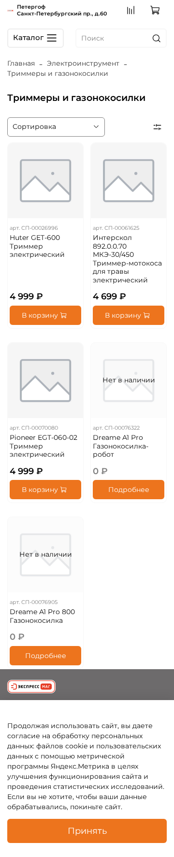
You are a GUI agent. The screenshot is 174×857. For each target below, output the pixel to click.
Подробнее (128, 489)
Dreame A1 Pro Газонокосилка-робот (120, 446)
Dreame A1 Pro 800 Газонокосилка (42, 616)
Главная (21, 63)
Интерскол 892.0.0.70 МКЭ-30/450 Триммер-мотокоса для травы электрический (127, 258)
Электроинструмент (83, 63)
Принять (87, 831)
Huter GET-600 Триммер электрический (37, 246)
